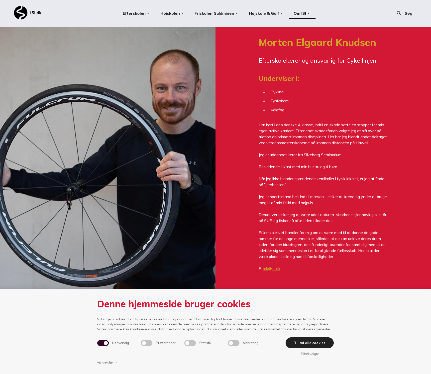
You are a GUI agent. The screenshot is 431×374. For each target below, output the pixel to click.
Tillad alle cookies (309, 343)
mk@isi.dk (271, 268)
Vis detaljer (107, 362)
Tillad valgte (310, 354)
